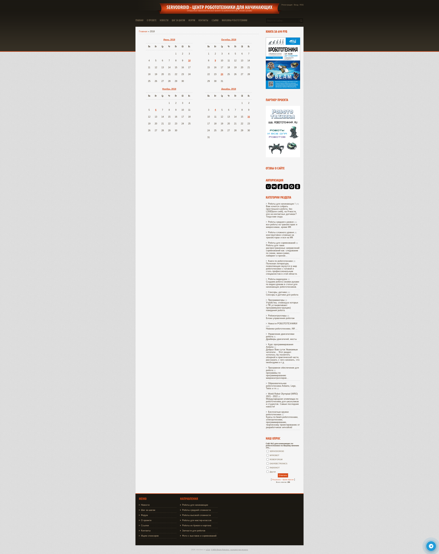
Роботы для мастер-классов (196, 520)
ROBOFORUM (276, 459)
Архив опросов (288, 480)
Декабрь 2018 (228, 89)
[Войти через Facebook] (280, 186)
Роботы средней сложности (196, 510)
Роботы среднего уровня (281, 222)
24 (222, 74)
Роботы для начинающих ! (281, 203)
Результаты (276, 480)
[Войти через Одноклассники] (297, 186)
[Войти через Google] (291, 186)
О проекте (146, 520)
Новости (145, 505)
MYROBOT (274, 455)
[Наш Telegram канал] (431, 546)
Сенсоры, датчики (277, 292)
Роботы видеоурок (277, 279)
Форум (144, 515)
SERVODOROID (277, 451)
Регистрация (286, 5)
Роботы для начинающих (195, 505)
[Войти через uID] (268, 186)
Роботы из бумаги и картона (196, 525)
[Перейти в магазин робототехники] (283, 156)
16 (248, 116)
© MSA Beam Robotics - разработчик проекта (229, 550)
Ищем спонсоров (150, 535)
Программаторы (276, 300)
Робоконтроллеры (277, 315)
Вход (296, 5)
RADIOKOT (275, 468)
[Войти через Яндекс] (285, 186)
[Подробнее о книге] (283, 88)
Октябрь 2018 (228, 39)
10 (189, 60)
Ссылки (145, 525)
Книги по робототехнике (280, 261)
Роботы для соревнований (281, 243)
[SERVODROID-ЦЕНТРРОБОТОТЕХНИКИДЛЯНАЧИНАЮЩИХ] (219, 7)
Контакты (146, 530)
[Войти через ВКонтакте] (274, 186)
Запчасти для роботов (193, 530)
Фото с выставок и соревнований (199, 535)
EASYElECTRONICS (278, 464)
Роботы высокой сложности (196, 515)
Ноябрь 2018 (169, 89)
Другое (273, 472)
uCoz (208, 550)
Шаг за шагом (148, 510)
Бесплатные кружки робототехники (277, 413)
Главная (143, 31)
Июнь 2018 (169, 39)
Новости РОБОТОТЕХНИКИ (282, 323)
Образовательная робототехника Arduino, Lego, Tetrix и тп (281, 386)
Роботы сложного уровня (281, 232)
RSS (302, 5)
